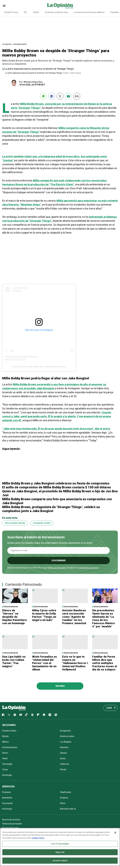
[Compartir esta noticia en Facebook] (51, 96)
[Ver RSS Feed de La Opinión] (56, 715)
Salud (4, 758)
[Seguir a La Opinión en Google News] (32, 715)
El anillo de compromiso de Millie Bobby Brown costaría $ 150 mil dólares (56, 487)
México (5, 742)
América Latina (67, 736)
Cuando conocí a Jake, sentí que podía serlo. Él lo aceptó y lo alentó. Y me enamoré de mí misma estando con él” (56, 416)
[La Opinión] (60, 5)
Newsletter (7, 798)
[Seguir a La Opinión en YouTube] (21, 715)
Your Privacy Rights (60, 844)
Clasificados (65, 792)
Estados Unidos (9, 731)
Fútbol (36, 12)
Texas (5, 769)
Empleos (64, 798)
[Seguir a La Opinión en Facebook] (3, 715)
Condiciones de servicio (88, 568)
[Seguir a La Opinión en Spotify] (50, 715)
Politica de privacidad (12, 824)
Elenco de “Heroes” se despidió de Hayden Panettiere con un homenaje (14, 617)
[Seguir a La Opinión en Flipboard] (38, 715)
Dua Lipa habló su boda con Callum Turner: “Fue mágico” (13, 661)
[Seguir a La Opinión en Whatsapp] (44, 715)
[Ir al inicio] (14, 708)
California (64, 764)
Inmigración (65, 731)
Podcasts (6, 792)
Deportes (64, 747)
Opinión (63, 753)
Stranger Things (41, 523)
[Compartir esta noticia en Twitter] (60, 96)
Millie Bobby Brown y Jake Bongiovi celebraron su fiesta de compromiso (55, 483)
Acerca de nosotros (11, 819)
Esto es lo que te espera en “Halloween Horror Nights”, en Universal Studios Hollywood (82, 663)
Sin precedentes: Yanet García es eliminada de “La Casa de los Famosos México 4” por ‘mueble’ (103, 618)
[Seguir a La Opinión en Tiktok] (26, 715)
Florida (63, 769)
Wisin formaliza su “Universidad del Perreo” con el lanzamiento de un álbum (44, 663)
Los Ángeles (65, 742)
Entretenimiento (20, 44)
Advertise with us (68, 809)
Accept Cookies (60, 860)
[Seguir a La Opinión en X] (9, 715)
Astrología (7, 775)
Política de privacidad (56, 568)
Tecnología (7, 764)
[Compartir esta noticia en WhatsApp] (43, 96)
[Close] (115, 832)
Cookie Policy (38, 838)
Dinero (5, 753)
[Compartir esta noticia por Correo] (68, 96)
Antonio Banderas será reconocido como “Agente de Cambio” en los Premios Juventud (74, 617)
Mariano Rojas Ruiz (33, 82)
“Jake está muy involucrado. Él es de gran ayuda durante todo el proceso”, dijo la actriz (56, 428)
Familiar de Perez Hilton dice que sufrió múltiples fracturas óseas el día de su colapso (104, 663)
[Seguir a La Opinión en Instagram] (15, 715)
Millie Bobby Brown (15, 523)
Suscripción (7, 803)
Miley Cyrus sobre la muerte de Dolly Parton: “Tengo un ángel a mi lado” (44, 615)
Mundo (5, 736)
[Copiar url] (76, 96)
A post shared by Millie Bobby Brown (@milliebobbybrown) (39, 366)
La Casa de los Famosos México (89, 12)
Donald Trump (11, 12)
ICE (25, 12)
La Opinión (6, 44)
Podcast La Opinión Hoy (56, 12)
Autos (63, 758)
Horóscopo (7, 809)
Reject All (60, 852)
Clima (62, 803)
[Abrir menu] (4, 5)
